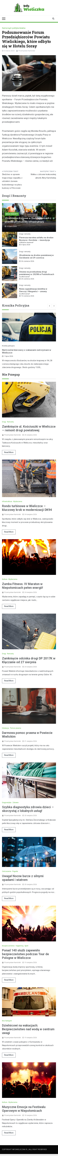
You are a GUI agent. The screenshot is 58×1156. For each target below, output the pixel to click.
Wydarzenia (17, 501)
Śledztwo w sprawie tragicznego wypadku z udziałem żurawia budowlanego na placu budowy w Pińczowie (12, 181)
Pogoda (15, 871)
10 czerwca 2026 (27, 296)
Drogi (4, 422)
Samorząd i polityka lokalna (13, 28)
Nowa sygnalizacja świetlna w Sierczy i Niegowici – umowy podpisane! (33, 291)
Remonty (10, 422)
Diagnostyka (6, 802)
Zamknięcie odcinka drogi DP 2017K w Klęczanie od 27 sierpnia (28, 660)
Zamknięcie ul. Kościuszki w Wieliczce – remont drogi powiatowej (29, 428)
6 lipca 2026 (25, 245)
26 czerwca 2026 (27, 261)
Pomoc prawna (15, 728)
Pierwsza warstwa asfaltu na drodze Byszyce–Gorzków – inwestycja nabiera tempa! (36, 240)
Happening (19, 946)
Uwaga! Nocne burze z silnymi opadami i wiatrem (23, 878)
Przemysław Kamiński (26, 51)
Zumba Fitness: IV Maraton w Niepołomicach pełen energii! (22, 586)
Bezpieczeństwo (8, 946)
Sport (26, 946)
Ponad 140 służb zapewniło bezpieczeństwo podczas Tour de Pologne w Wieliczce (25, 954)
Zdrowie (15, 802)
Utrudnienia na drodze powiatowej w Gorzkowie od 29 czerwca (36, 256)
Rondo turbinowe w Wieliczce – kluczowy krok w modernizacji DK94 (27, 508)
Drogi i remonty (12, 214)
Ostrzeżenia (6, 871)
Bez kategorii (7, 1021)
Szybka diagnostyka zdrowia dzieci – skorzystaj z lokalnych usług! (28, 809)
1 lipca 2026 (8, 356)
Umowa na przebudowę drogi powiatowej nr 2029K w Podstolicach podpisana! (36, 274)
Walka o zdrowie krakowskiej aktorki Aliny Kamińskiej (43, 176)
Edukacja (5, 728)
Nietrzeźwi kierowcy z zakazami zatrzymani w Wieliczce (26, 351)
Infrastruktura (7, 501)
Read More (8, 452)
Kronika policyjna (8, 346)
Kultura (4, 579)
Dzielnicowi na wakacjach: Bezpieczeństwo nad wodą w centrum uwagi (28, 1029)
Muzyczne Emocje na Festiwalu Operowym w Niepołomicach (23, 1109)
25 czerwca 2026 (27, 279)
